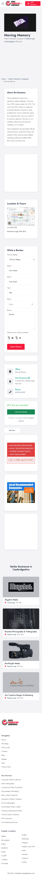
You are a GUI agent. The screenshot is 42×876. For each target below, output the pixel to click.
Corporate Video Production (11, 779)
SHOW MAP (21, 216)
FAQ (3, 763)
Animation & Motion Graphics (11, 799)
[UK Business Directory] (21, 492)
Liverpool (25, 858)
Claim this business (21, 412)
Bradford (4, 848)
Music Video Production (9, 795)
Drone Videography (8, 803)
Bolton (3, 844)
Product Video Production (10, 814)
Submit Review (16, 346)
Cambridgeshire (9, 41)
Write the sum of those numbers (17, 332)
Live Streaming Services (9, 822)
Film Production (6, 818)
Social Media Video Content (11, 807)
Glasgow (25, 842)
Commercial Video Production (11, 787)
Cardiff (3, 856)
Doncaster (4, 863)
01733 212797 (20, 392)
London (24, 862)
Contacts (4, 751)
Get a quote (5, 747)
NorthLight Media (12, 663)
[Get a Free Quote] (21, 453)
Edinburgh (25, 839)
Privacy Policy (6, 767)
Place (9, 299)
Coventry (4, 859)
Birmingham (5, 840)
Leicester (25, 854)
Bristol (3, 852)
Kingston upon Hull (28, 846)
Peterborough (30, 38)
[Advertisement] (21, 61)
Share (13, 430)
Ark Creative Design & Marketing (19, 695)
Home (3, 740)
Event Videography (7, 783)
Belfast (3, 836)
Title (8, 288)
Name (9, 266)
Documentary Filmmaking (10, 791)
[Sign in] (22, 3)
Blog (3, 755)
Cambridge (11, 602)
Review (9, 310)
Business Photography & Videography (21, 631)
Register (4, 759)
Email (8, 277)
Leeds (24, 850)
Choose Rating (12, 255)
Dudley (24, 835)
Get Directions (21, 378)
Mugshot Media (11, 599)
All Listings (4, 743)
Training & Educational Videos (11, 811)
